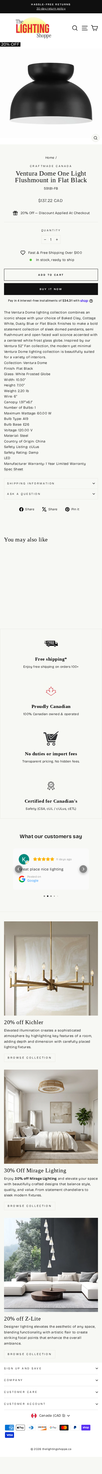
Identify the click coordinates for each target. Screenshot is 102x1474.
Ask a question (24, 494)
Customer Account (25, 1403)
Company (13, 1380)
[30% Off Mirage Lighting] (51, 1117)
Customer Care (21, 1392)
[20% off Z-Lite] (51, 1265)
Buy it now (51, 289)
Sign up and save (23, 1368)
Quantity (51, 230)
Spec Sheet (13, 469)
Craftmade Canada (51, 166)
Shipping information (31, 483)
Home (49, 158)
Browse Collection (30, 1057)
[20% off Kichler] (51, 968)
